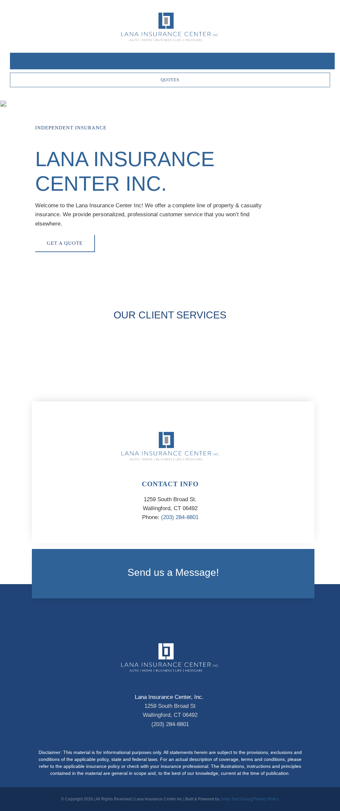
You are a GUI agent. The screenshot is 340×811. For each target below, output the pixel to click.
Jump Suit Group (235, 799)
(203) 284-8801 (180, 517)
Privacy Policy (266, 799)
